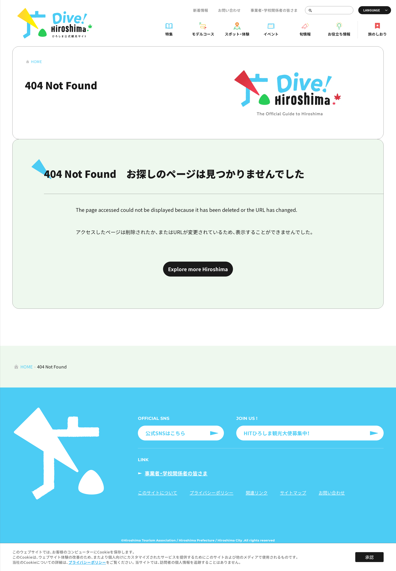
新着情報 (200, 10)
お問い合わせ (229, 10)
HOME (36, 61)
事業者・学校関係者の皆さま (274, 10)
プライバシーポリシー (87, 562)
